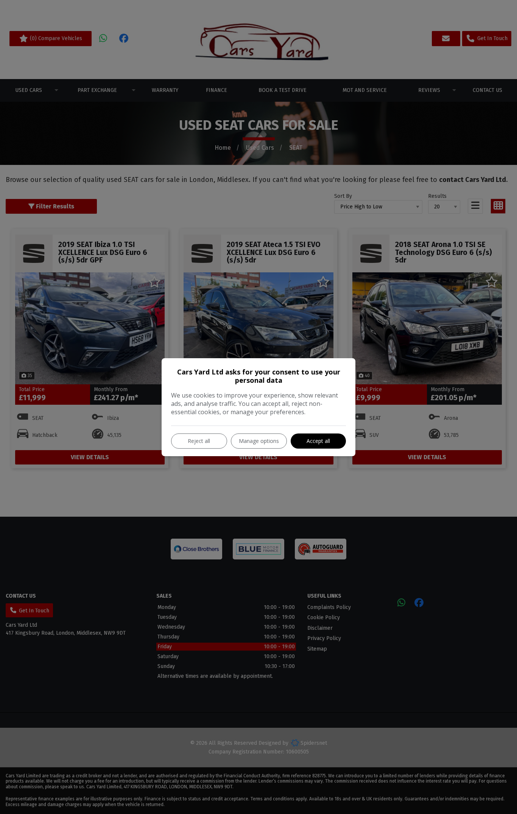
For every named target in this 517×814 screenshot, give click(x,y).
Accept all (318, 440)
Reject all (199, 440)
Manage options (259, 440)
